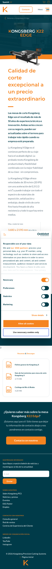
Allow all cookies (26, 323)
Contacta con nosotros (26, 440)
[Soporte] (48, 2)
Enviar (10, 481)
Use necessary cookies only (26, 332)
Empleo (6, 507)
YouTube (6, 541)
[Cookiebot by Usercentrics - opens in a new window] (37, 234)
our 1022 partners (19, 248)
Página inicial (27, 557)
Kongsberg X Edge (18, 18)
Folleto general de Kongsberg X (27, 365)
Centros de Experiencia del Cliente (18, 526)
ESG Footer (8, 503)
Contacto (26, 9)
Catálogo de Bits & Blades (25, 387)
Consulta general (10, 519)
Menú (40, 9)
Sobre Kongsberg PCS (12, 493)
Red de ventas (9, 522)
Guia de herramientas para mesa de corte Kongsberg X (31, 374)
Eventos (6, 500)
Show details (38, 315)
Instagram (7, 544)
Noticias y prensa (10, 497)
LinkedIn (6, 537)
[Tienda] (43, 2)
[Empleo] (40, 2)
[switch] (45, 288)
